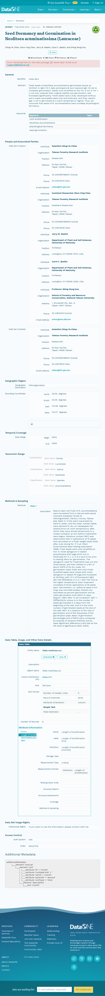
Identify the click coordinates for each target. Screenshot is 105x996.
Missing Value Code (50, 783)
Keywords (21, 113)
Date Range (20, 437)
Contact (6, 970)
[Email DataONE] (89, 958)
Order (23, 846)
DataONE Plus (9, 937)
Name (56, 732)
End (47, 444)
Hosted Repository (11, 941)
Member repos (31, 935)
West (47, 413)
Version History (54, 27)
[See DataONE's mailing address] (74, 967)
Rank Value (49, 464)
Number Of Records (30, 722)
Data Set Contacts (17, 329)
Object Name (33, 670)
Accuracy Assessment (48, 795)
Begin (46, 438)
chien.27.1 (47, 677)
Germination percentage (32, 738)
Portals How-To (54, 943)
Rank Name (49, 458)
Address (45, 165)
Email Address (42, 187)
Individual (44, 146)
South (46, 400)
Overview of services (7, 932)
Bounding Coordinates (15, 393)
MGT (23, 740)
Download (47, 657)
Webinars (51, 939)
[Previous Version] (44, 27)
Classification (35, 458)
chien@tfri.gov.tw (61, 187)
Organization (43, 153)
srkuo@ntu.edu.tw (61, 319)
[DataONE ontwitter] (74, 958)
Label (56, 738)
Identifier (21, 79)
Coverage (54, 802)
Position (45, 159)
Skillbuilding (53, 931)
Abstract (22, 85)
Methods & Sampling (49, 808)
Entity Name (33, 650)
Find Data (33, 957)
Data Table (24, 644)
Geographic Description (20, 386)
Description (45, 511)
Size (37, 685)
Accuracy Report (51, 789)
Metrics (5, 966)
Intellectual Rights (17, 827)
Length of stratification (31, 735)
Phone (46, 175)
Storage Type (52, 756)
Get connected (83, 990)
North (46, 394)
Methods (22, 505)
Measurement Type (50, 762)
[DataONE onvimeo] (81, 958)
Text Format (33, 692)
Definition (54, 747)
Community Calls (33, 949)
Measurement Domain (48, 769)
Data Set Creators (17, 146)
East (47, 406)
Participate (29, 931)
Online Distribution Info (30, 678)
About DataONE (10, 962)
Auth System (20, 839)
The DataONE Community (31, 944)
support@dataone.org (18, 65)
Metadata (20, 21)
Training (51, 935)
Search (10, 21)
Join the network (33, 939)
